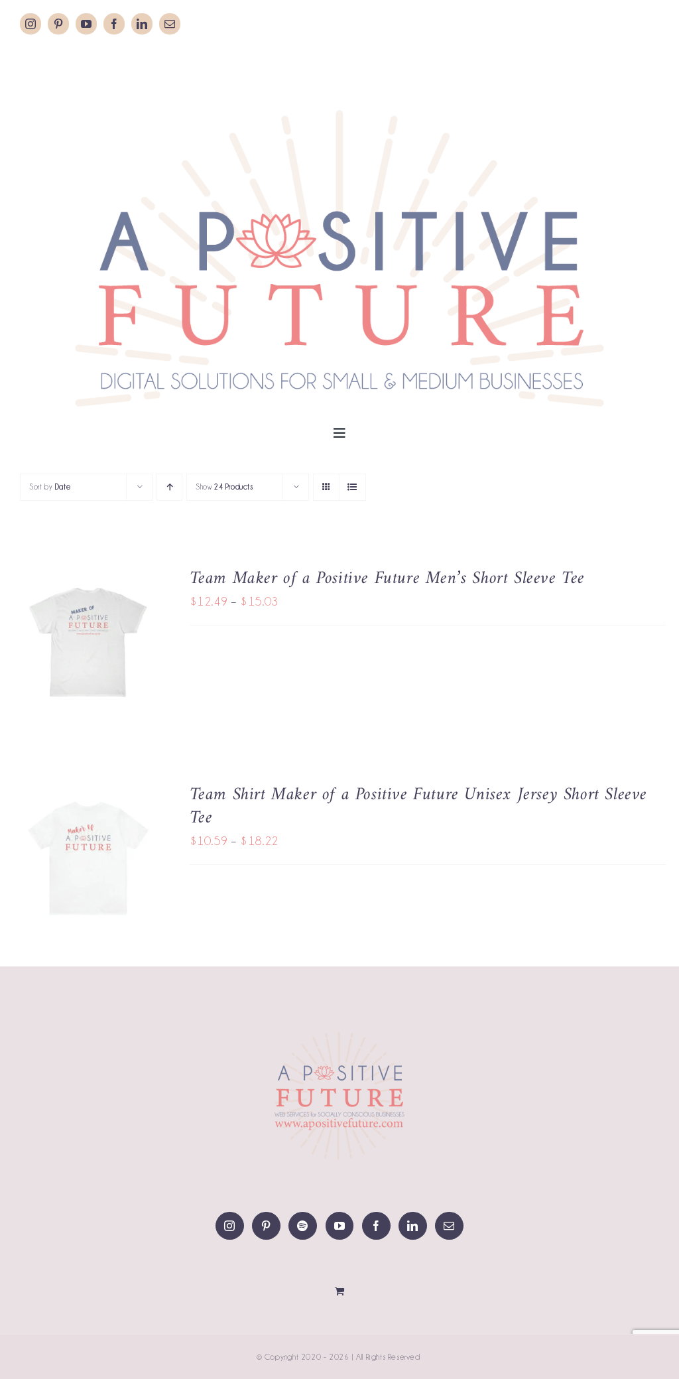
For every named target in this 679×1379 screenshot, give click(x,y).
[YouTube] (340, 1226)
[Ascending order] (169, 487)
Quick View (88, 652)
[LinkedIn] (413, 1226)
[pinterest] (58, 23)
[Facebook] (376, 1226)
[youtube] (86, 23)
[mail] (169, 23)
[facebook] (114, 23)
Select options (77, 636)
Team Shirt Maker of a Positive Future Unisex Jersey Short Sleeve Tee (418, 806)
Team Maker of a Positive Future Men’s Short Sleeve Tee (387, 578)
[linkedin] (142, 23)
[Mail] (449, 1226)
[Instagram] (230, 1226)
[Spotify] (302, 1226)
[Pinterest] (266, 1226)
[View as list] (352, 487)
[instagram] (30, 23)
